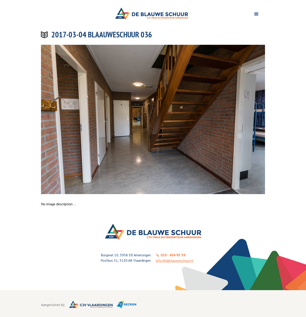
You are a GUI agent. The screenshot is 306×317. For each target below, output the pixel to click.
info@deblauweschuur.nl (174, 260)
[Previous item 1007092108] (97, 119)
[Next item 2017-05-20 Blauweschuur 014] (209, 119)
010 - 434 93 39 (173, 255)
